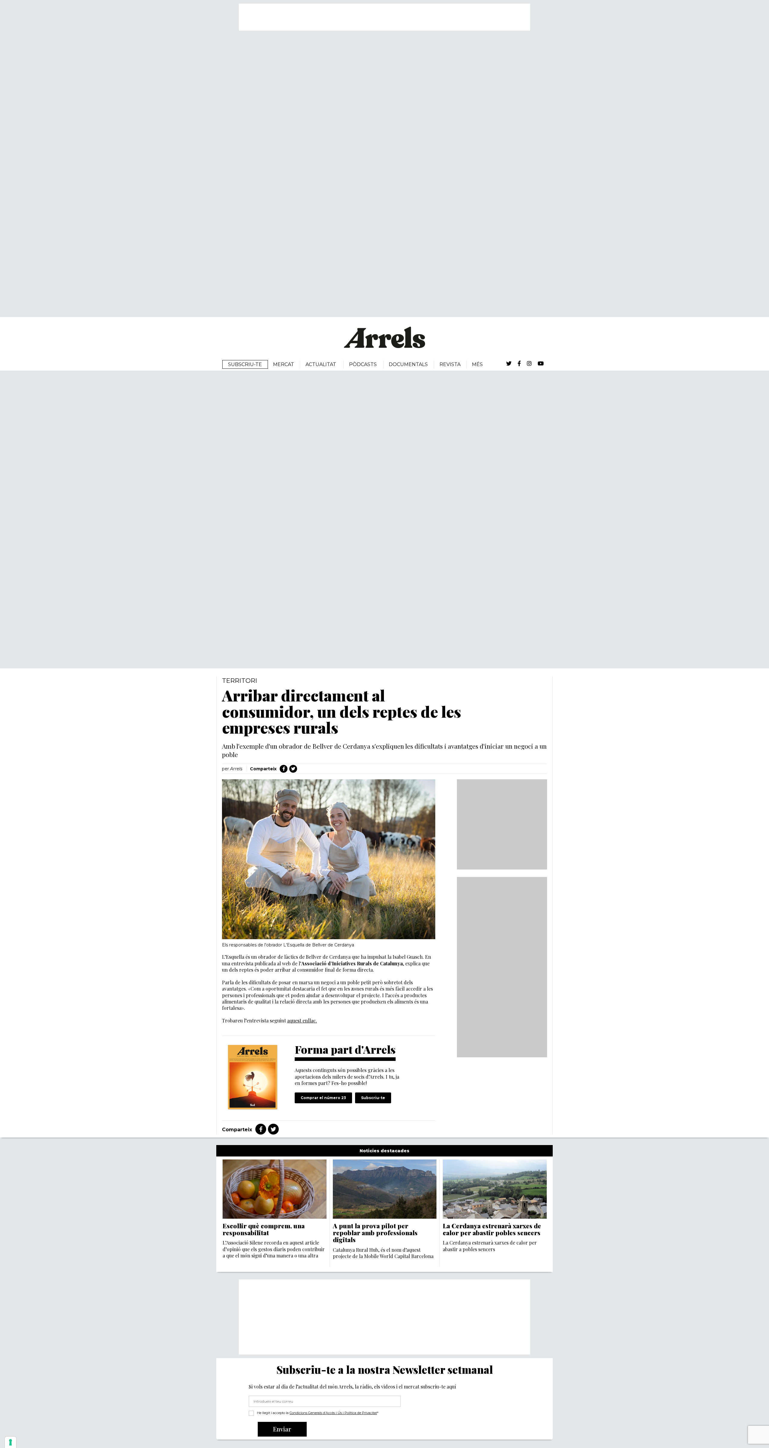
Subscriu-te (373, 1097)
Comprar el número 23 (323, 1097)
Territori (239, 680)
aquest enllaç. (302, 1020)
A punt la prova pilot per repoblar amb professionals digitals (375, 1232)
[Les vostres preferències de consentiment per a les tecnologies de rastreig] (10, 1442)
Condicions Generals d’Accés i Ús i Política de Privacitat (333, 1413)
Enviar (282, 1429)
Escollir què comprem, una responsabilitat (264, 1229)
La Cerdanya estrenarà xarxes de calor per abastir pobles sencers (492, 1229)
